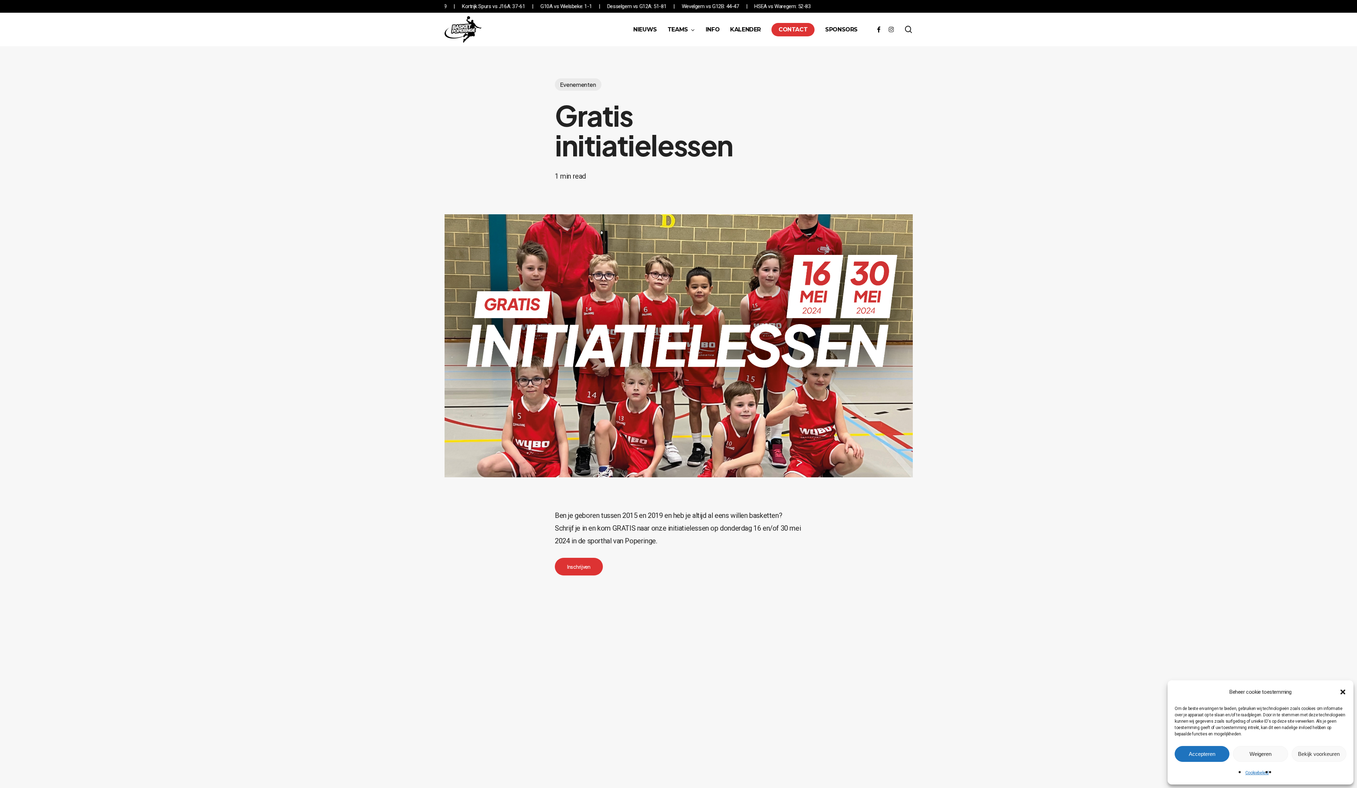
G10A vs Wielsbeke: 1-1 (624, 6)
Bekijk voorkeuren (1319, 754)
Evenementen (578, 84)
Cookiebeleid (1257, 772)
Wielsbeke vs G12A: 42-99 (476, 6)
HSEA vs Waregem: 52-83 (841, 6)
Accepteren (1202, 754)
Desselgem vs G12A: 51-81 (694, 6)
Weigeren (1260, 754)
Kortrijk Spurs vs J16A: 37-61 (551, 6)
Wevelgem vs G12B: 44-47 (768, 6)
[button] (1342, 692)
